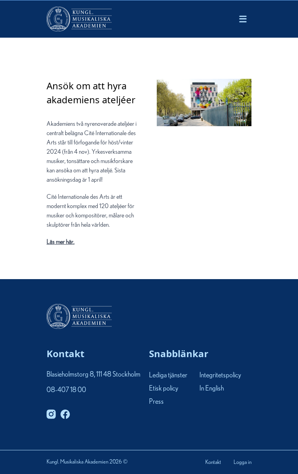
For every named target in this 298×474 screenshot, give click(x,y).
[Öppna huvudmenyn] (242, 19)
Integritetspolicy (220, 375)
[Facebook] (65, 414)
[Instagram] (51, 414)
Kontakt (213, 462)
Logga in (242, 462)
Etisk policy (163, 388)
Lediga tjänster (168, 375)
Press (156, 401)
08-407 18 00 (66, 390)
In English (211, 388)
